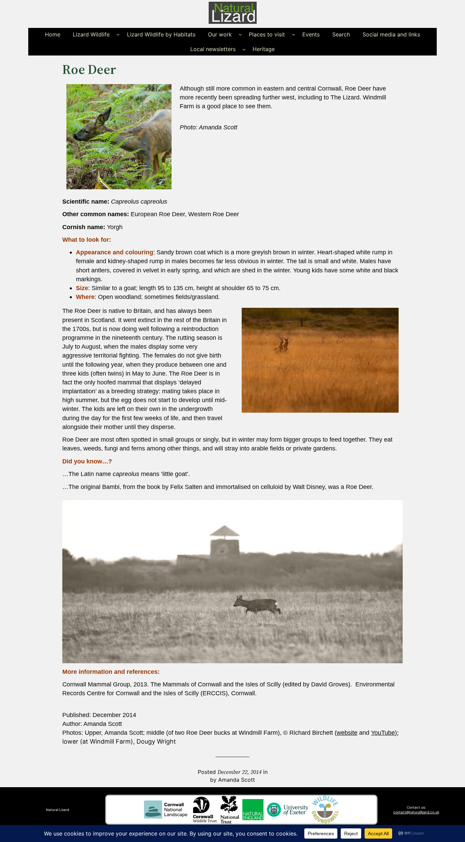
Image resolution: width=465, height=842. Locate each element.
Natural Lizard (57, 810)
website (347, 732)
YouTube (383, 732)
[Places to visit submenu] (293, 34)
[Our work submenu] (240, 34)
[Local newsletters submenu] (244, 49)
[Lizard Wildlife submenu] (118, 34)
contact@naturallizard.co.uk (416, 812)
